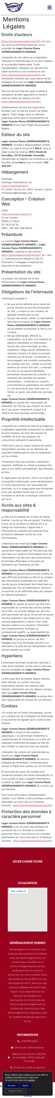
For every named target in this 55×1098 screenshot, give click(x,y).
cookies (31, 1080)
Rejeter (25, 1085)
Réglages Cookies (15, 1091)
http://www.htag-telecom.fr (16, 214)
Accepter (12, 1085)
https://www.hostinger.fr (14, 185)
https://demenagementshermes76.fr (21, 41)
